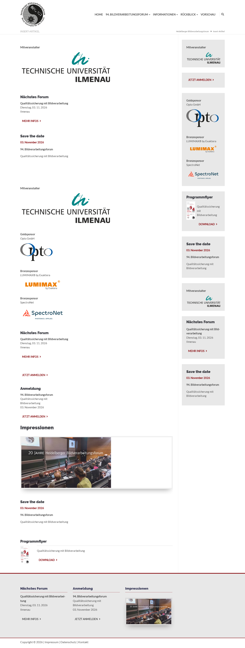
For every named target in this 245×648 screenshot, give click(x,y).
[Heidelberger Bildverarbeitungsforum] (32, 25)
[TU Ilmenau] (65, 81)
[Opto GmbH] (36, 259)
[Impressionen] (66, 486)
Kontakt (83, 642)
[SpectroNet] (42, 320)
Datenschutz (68, 642)
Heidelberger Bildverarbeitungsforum (192, 31)
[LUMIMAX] (42, 291)
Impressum (51, 642)
